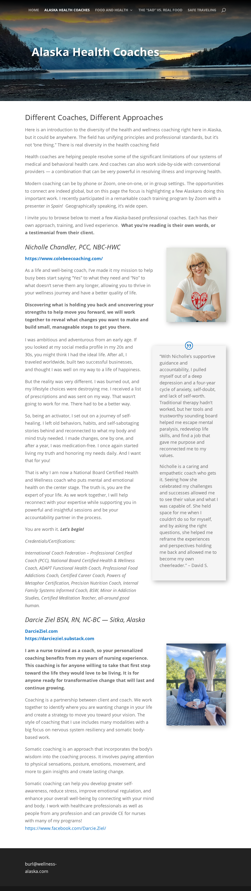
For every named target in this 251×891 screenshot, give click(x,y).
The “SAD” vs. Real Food (160, 10)
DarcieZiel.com (41, 631)
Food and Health (111, 10)
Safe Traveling (202, 10)
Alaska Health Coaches (67, 10)
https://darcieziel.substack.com (59, 638)
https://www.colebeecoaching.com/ (64, 258)
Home (33, 10)
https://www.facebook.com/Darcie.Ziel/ (65, 828)
